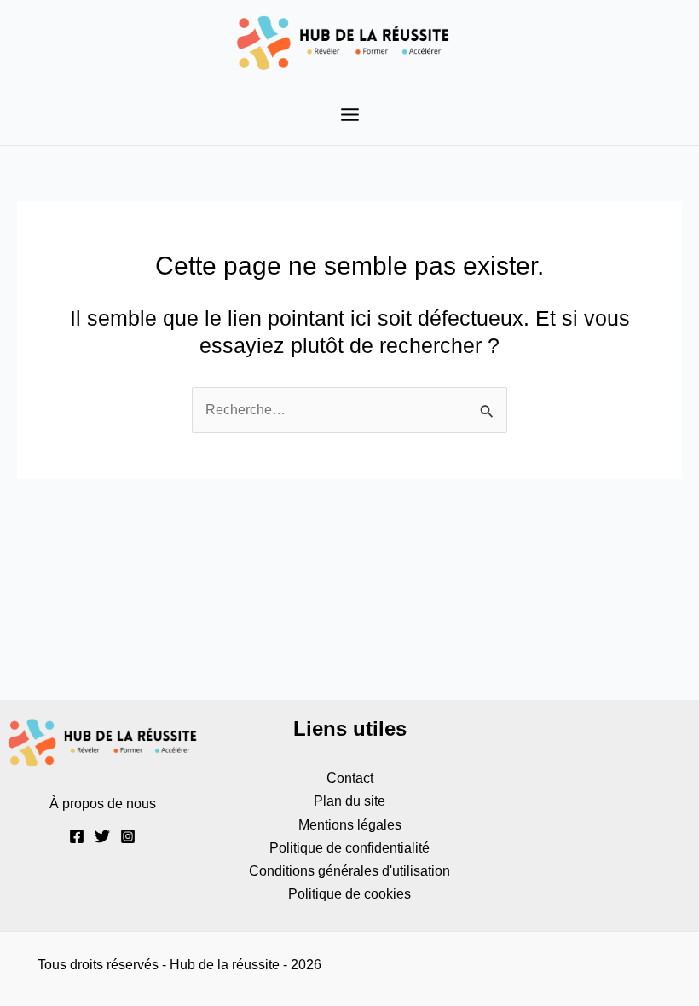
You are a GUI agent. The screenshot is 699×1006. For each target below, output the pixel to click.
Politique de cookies (349, 893)
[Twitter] (102, 836)
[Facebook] (76, 836)
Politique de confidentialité (349, 847)
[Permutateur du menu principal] (349, 115)
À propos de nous (102, 803)
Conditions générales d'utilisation (349, 870)
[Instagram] (128, 836)
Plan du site (349, 800)
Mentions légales (349, 824)
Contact (349, 777)
